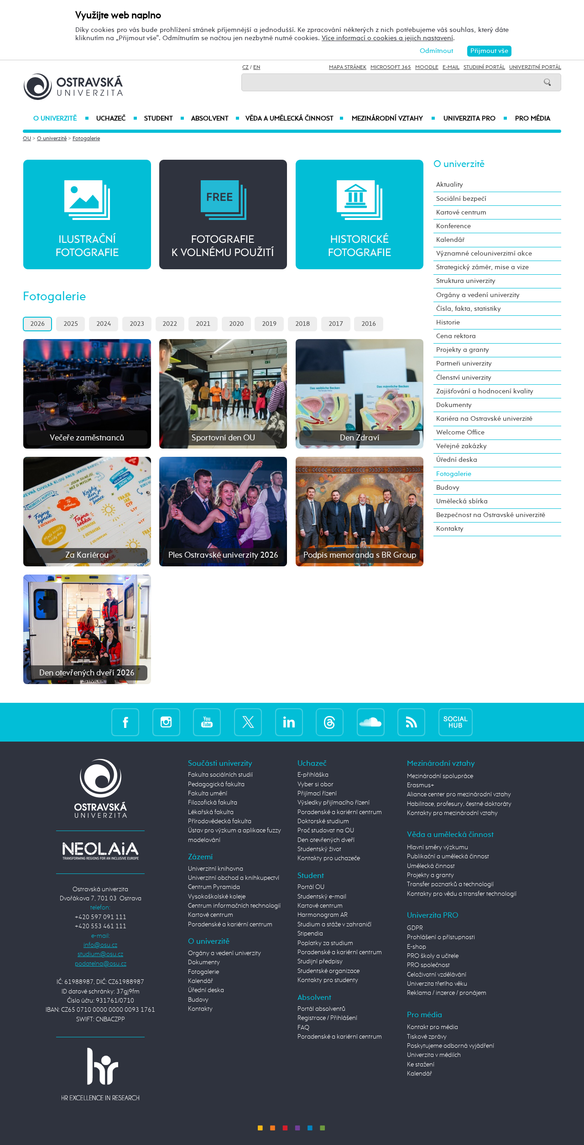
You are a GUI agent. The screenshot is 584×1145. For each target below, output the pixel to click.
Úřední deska (456, 459)
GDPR (415, 928)
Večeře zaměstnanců (87, 438)
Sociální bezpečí (461, 198)
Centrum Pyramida (214, 887)
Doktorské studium (323, 821)
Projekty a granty (462, 349)
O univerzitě (61, 118)
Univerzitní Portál (535, 67)
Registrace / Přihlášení (327, 1018)
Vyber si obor (315, 784)
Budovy (447, 487)
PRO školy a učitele (433, 956)
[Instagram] (166, 722)
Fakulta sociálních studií (220, 775)
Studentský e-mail (321, 897)
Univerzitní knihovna (215, 869)
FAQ (303, 1028)
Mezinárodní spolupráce (440, 776)
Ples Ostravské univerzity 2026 (223, 555)
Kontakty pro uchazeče (328, 858)
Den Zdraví (360, 438)
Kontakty (450, 528)
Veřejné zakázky (461, 446)
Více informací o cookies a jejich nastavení (387, 38)
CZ (245, 67)
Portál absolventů (321, 1009)
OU (27, 138)
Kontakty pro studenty (327, 980)
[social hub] (455, 722)
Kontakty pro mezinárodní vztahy (452, 813)
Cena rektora (456, 336)
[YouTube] (207, 722)
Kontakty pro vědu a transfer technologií (461, 894)
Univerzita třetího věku (437, 984)
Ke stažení (420, 1064)
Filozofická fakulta (212, 803)
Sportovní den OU (223, 438)
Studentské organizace (328, 971)
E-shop (416, 947)
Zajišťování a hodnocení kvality (484, 391)
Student (164, 118)
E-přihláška (312, 775)
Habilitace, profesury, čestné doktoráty (459, 804)
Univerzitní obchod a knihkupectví (233, 878)
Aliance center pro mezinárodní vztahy (459, 794)
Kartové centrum (461, 212)
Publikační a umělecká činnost (448, 856)
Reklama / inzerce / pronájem (446, 993)
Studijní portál (484, 67)
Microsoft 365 (390, 67)
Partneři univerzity (464, 363)
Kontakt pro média (432, 1027)
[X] (248, 722)
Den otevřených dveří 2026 (87, 673)
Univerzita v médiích (434, 1055)
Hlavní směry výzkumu (437, 847)
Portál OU (310, 887)
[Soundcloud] (371, 722)
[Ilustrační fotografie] (87, 214)
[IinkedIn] (289, 722)
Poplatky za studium (325, 943)
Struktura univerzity (465, 280)
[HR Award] (100, 1074)
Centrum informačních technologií (234, 906)
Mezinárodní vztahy (393, 118)
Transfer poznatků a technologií (450, 884)
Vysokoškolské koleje (216, 897)
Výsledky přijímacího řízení (333, 803)
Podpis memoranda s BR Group (359, 555)
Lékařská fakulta (211, 812)
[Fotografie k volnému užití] (223, 214)
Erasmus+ (420, 785)
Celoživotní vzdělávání (436, 975)
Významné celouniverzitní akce (484, 253)
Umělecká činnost (431, 866)
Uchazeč (116, 118)
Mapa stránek (347, 67)
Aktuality (449, 184)
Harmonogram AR (322, 915)
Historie (448, 322)
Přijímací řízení (317, 793)
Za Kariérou (87, 555)
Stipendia (310, 934)
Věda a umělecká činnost (294, 118)
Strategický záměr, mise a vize (482, 267)
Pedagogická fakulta (216, 784)
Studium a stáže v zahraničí (334, 924)
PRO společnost (428, 965)
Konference (453, 226)
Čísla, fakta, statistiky (468, 308)
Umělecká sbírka (462, 501)
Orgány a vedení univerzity (478, 295)
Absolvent (215, 118)
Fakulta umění (207, 793)
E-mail (451, 67)
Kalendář (450, 239)
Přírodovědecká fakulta (219, 821)
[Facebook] (125, 722)
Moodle (426, 67)
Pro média (532, 118)
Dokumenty (454, 405)
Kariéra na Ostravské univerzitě (484, 418)
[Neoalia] (100, 851)
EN (256, 67)
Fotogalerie (86, 138)
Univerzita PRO (475, 118)
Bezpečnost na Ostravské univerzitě (490, 515)
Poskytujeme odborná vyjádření (450, 1046)
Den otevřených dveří (326, 840)
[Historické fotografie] (359, 214)
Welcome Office (460, 432)
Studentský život (319, 849)
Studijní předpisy (320, 961)
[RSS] (411, 722)
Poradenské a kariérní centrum (230, 924)
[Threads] (330, 722)
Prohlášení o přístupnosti (441, 937)
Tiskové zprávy (427, 1037)
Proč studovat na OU (325, 830)
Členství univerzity (463, 377)
